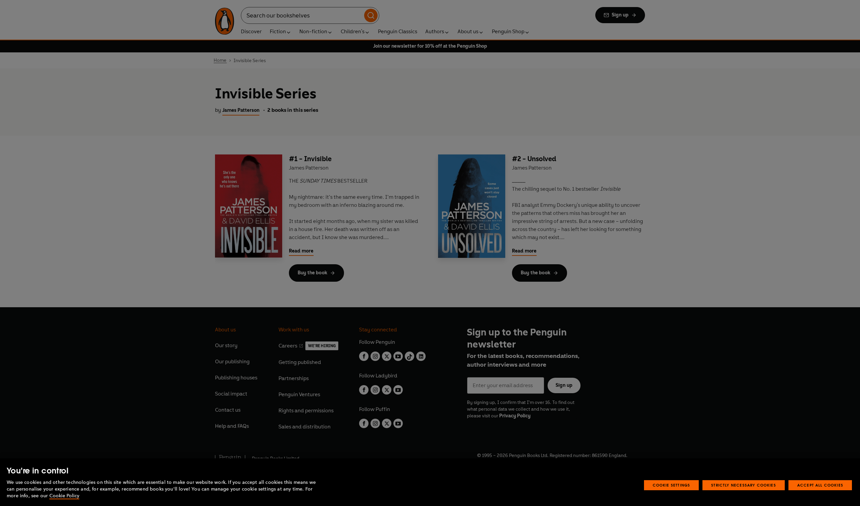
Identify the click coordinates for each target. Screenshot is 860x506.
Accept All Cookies (820, 485)
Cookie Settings (671, 485)
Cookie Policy (64, 496)
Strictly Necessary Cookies (743, 485)
